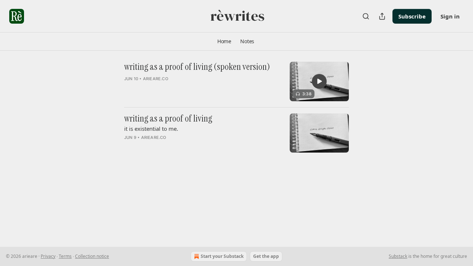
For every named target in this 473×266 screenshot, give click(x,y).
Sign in (450, 16)
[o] (319, 81)
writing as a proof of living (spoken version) (197, 67)
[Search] (365, 16)
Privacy (48, 256)
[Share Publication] (382, 16)
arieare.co (155, 78)
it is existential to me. (151, 128)
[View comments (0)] (181, 88)
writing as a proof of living (168, 118)
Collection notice (92, 256)
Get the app (266, 256)
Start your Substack (222, 256)
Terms (65, 256)
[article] (236, 81)
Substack (398, 256)
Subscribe (412, 16)
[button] (224, 41)
